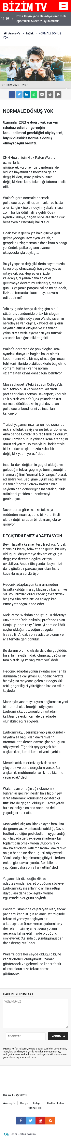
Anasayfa (9, 1103)
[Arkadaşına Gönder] (42, 94)
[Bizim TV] (25, 5)
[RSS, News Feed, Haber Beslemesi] (50, 1120)
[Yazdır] (50, 94)
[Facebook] (12, 94)
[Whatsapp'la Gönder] (34, 94)
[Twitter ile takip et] (31, 1120)
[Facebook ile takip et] (21, 1120)
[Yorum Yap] (58, 94)
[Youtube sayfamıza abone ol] (40, 1120)
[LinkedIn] (26, 94)
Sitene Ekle (35, 1108)
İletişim (37, 1103)
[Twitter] (19, 94)
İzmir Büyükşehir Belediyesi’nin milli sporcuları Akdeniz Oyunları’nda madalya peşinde (41, 18)
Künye (24, 1103)
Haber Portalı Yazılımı (23, 1134)
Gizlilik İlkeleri (55, 1103)
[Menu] (63, 6)
